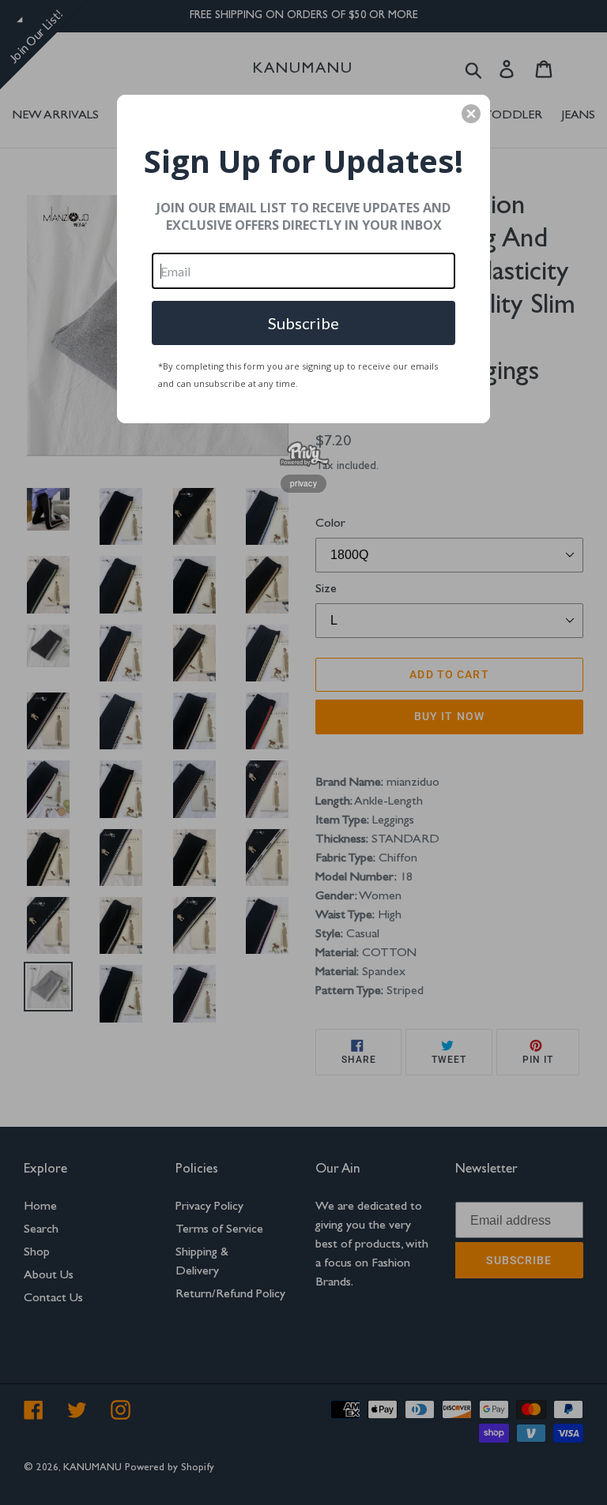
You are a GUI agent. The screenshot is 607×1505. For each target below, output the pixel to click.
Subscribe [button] (303, 322)
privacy (303, 483)
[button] (471, 113)
